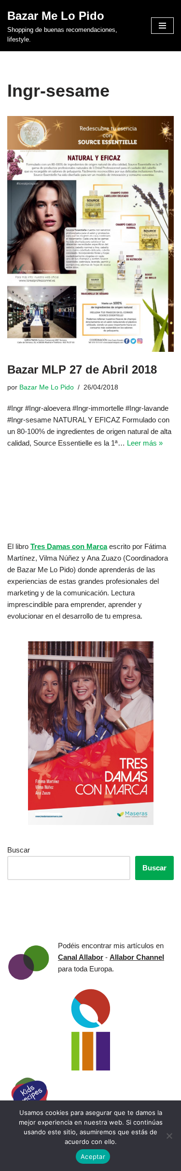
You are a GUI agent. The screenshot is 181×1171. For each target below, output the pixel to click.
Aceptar (93, 1156)
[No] (169, 1136)
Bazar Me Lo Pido (46, 387)
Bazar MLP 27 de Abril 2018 (82, 369)
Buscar (18, 850)
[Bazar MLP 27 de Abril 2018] (90, 234)
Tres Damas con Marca (68, 546)
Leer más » (145, 443)
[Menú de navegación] (162, 25)
